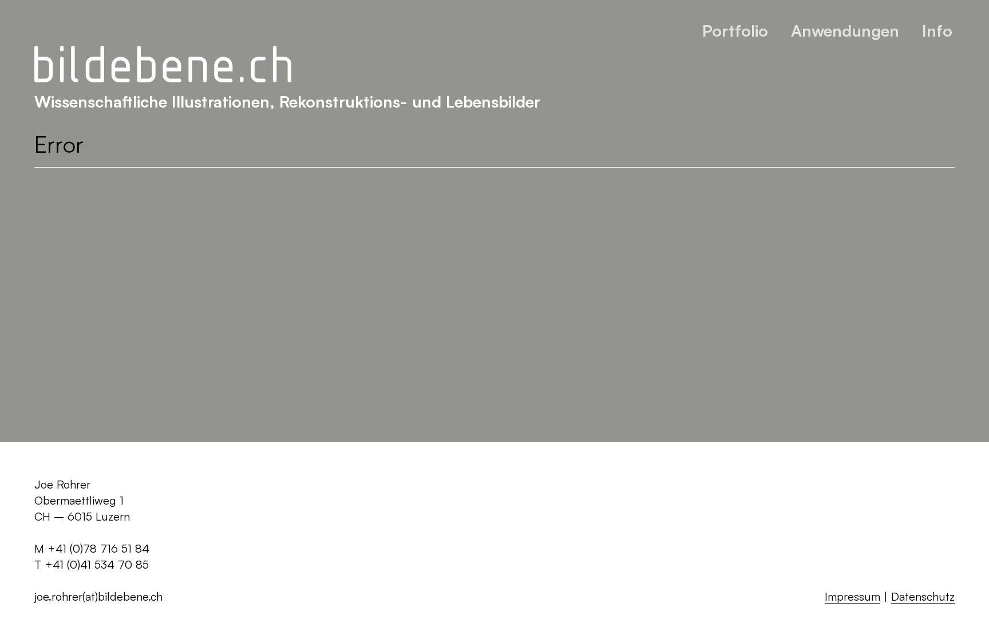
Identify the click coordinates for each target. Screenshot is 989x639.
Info (937, 31)
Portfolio (735, 31)
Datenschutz (923, 596)
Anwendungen (845, 31)
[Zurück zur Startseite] (162, 65)
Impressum (852, 596)
